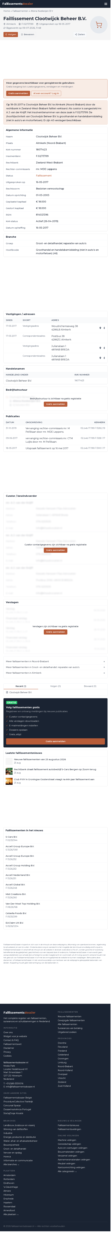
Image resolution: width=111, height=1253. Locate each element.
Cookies (7, 1056)
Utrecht (62, 1078)
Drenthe (62, 1043)
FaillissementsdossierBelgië (17, 1097)
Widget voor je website (15, 1036)
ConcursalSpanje (12, 1105)
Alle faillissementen (67, 1024)
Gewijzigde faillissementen (71, 1020)
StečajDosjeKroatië (13, 1113)
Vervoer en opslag (12, 1152)
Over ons (8, 1032)
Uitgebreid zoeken (67, 1032)
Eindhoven (8, 1183)
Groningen (63, 1058)
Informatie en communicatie (18, 1160)
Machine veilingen (67, 1140)
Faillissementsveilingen (69, 1129)
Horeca (7, 1156)
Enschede (8, 1198)
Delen (81, 34)
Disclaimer (8, 1048)
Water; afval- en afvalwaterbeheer (20, 1141)
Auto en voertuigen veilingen (72, 1148)
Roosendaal (9, 1206)
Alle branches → (11, 1164)
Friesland (62, 1050)
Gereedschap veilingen (69, 1144)
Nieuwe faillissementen (69, 1016)
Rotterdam (9, 1179)
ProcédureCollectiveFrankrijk (18, 1101)
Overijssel (62, 1074)
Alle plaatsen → (11, 1214)
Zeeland (62, 1082)
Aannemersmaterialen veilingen (74, 1159)
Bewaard (90, 686)
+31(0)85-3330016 (14, 1083)
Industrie (7, 1133)
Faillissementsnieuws (68, 1125)
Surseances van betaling (70, 1028)
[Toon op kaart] (100, 328)
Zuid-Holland (64, 1086)
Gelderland (63, 1054)
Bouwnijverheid (11, 1145)
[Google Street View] (104, 328)
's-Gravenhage (10, 1187)
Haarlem (7, 1202)
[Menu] (106, 4)
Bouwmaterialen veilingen (71, 1152)
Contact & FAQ (11, 1040)
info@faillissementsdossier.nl (20, 1086)
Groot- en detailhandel (14, 1148)
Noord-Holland (65, 1070)
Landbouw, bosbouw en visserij (19, 1125)
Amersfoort (9, 1210)
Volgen (12, 34)
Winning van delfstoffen (15, 1129)
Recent (21, 686)
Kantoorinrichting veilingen (71, 1167)
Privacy (7, 1052)
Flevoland (62, 1047)
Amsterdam (9, 1175)
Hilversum (8, 1195)
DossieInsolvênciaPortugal (17, 1109)
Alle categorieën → (67, 1171)
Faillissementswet (12, 1044)
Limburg (62, 1062)
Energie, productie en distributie (19, 1137)
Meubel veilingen (66, 1163)
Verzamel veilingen (67, 1155)
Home (6, 11)
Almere (7, 1191)
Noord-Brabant (65, 1066)
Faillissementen (20, 11)
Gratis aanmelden (18, 93)
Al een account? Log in (46, 93)
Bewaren (29, 34)
